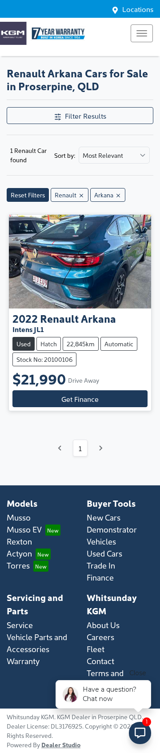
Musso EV (24, 529)
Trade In (101, 565)
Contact (100, 660)
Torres (18, 565)
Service (20, 624)
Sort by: (64, 155)
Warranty (23, 660)
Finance (100, 577)
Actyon (19, 553)
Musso (19, 517)
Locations (137, 9)
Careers (100, 636)
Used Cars (104, 553)
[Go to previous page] (60, 448)
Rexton (19, 541)
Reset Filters (28, 194)
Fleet (95, 648)
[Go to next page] (100, 448)
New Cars (103, 517)
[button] (142, 33)
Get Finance (80, 399)
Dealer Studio (60, 744)
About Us (103, 624)
